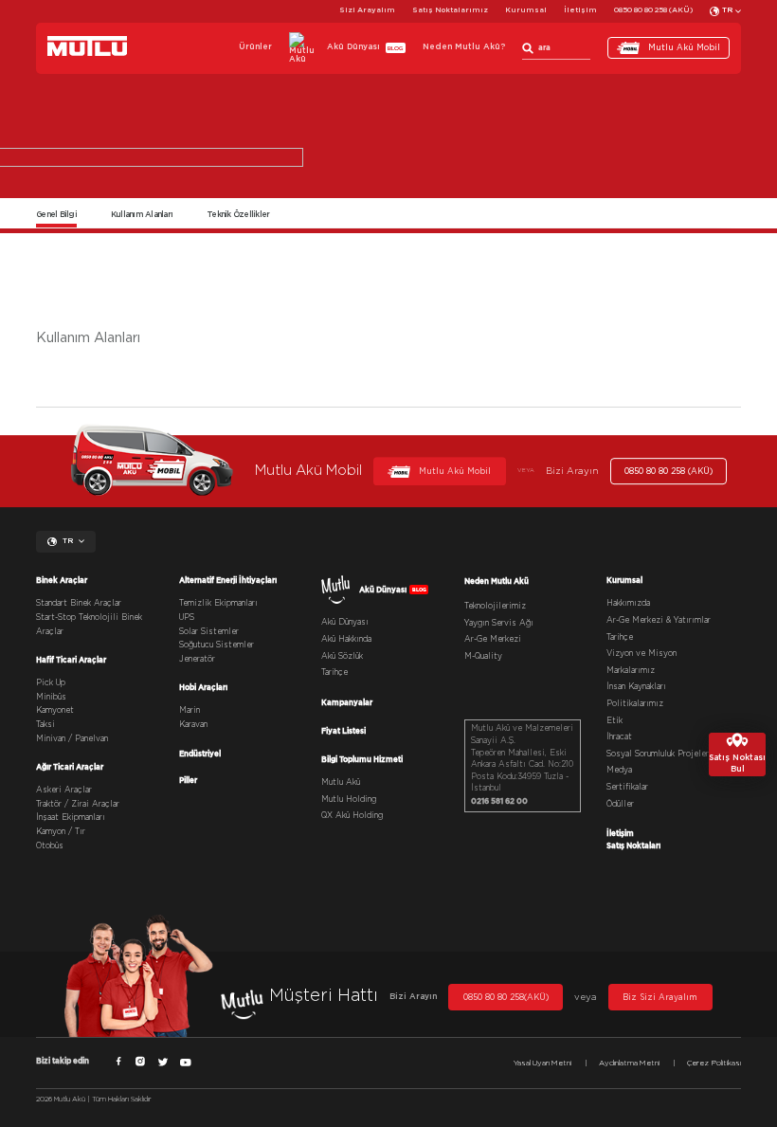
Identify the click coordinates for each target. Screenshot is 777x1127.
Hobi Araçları (203, 687)
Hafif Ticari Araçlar (71, 659)
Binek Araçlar (61, 580)
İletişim (580, 10)
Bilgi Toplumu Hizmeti (362, 759)
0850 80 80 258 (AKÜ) (653, 10)
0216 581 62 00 (499, 801)
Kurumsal (526, 10)
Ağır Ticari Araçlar (69, 767)
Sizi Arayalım (367, 10)
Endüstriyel (200, 753)
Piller (188, 780)
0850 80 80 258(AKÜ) (506, 997)
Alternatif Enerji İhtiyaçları (228, 580)
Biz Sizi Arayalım (660, 997)
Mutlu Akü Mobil (684, 48)
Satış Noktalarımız (450, 10)
